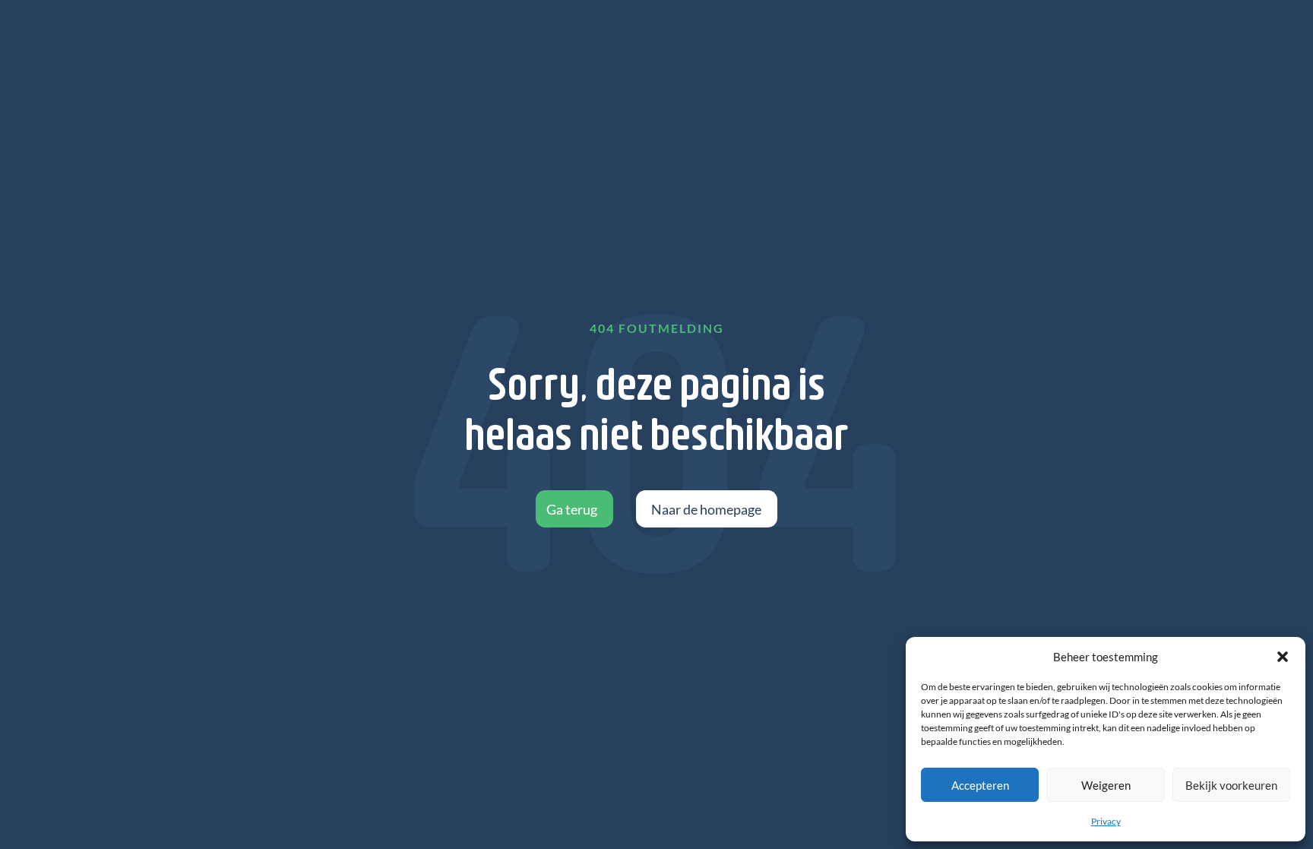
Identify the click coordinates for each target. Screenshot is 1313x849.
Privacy (1106, 821)
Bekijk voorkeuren (1231, 785)
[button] (1282, 656)
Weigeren (1106, 785)
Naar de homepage (706, 509)
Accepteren (980, 785)
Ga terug (571, 509)
